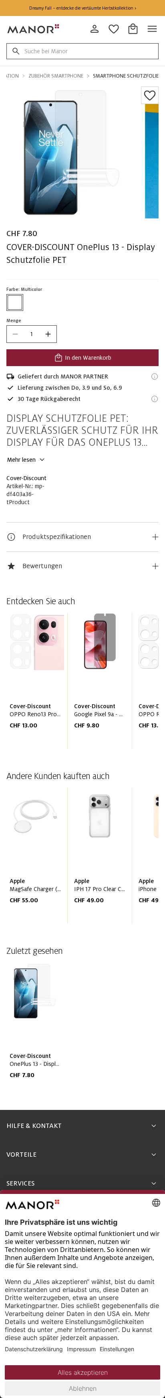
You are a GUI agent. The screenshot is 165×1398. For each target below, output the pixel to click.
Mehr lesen (21, 460)
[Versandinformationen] (155, 377)
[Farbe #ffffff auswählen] (15, 302)
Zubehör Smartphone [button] (55, 76)
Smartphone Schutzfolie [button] (126, 76)
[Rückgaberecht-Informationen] (155, 399)
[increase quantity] (48, 334)
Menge (13, 320)
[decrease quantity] (15, 334)
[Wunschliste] (150, 95)
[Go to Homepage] (33, 28)
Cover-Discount (26, 478)
